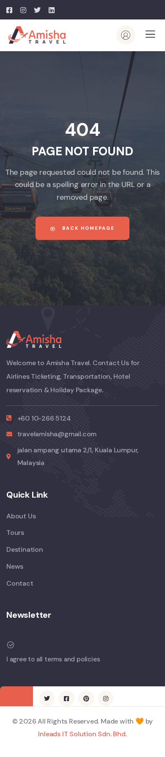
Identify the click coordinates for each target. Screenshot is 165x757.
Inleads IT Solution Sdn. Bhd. (82, 733)
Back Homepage (87, 228)
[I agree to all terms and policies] (10, 645)
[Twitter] (47, 698)
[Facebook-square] (66, 698)
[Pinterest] (86, 698)
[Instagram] (105, 698)
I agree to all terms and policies (53, 659)
